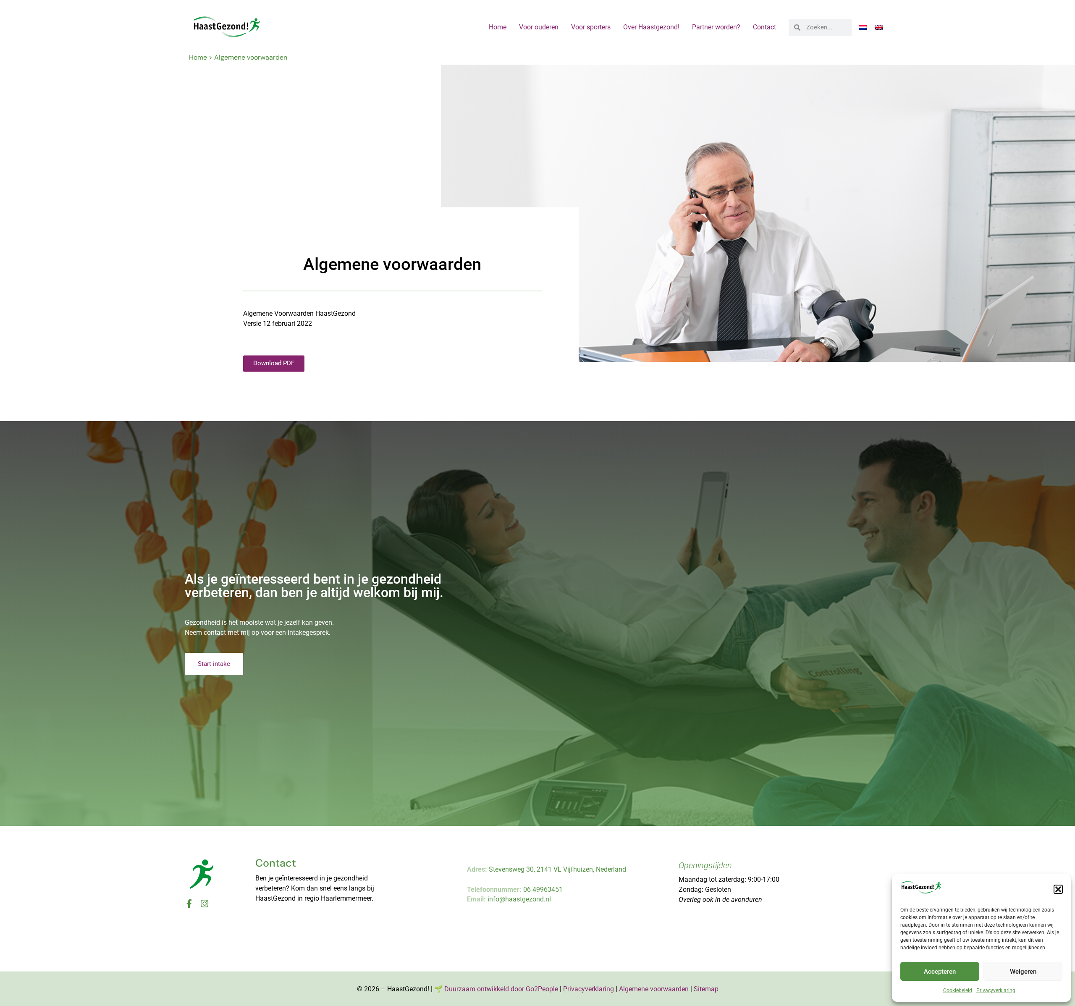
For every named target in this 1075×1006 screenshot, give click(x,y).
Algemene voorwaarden (654, 989)
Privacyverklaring (995, 990)
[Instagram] (204, 903)
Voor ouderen (538, 27)
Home (497, 27)
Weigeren (1023, 971)
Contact (764, 27)
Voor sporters (591, 27)
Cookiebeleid (957, 990)
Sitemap (706, 989)
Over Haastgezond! (651, 27)
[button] (1058, 889)
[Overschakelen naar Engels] (879, 27)
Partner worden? (716, 27)
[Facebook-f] (189, 903)
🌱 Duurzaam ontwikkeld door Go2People (496, 989)
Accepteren (940, 971)
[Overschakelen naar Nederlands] (863, 27)
